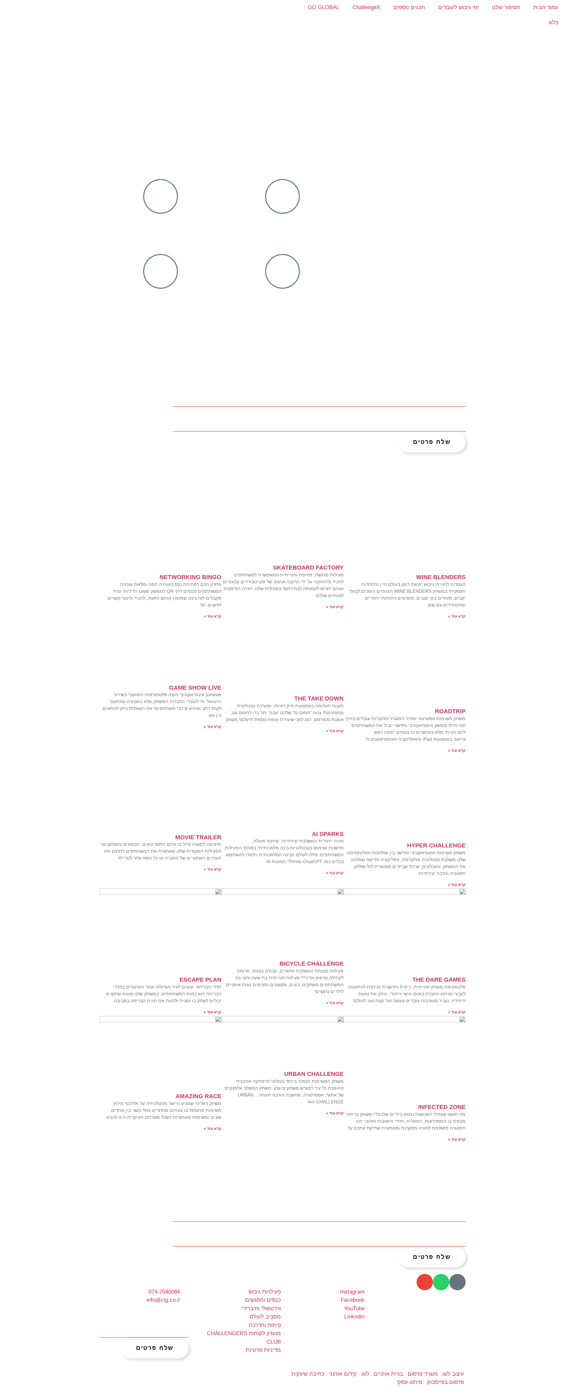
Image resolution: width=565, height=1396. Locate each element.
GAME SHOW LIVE (195, 687)
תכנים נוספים (409, 7)
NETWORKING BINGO (190, 577)
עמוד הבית (545, 7)
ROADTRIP (450, 711)
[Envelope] (425, 1282)
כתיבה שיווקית (307, 1374)
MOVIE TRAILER (198, 837)
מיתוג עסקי (409, 1382)
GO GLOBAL (323, 7)
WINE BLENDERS (441, 577)
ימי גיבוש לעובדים (458, 7)
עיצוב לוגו (453, 1374)
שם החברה (303, 387)
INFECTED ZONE (442, 1107)
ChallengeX (366, 7)
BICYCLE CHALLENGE (312, 963)
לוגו (365, 1374)
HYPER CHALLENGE (436, 845)
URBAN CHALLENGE (314, 1074)
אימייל (457, 412)
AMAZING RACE (198, 1096)
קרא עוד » (457, 616)
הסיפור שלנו (506, 7)
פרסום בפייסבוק (445, 1382)
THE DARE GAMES (439, 979)
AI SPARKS (328, 834)
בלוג (553, 22)
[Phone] (457, 1282)
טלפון (311, 412)
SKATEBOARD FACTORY (308, 567)
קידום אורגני (343, 1374)
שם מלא (454, 387)
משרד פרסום (423, 1374)
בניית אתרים (388, 1374)
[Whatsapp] (441, 1282)
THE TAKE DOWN (319, 698)
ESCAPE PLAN (200, 979)
